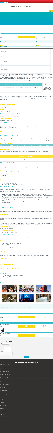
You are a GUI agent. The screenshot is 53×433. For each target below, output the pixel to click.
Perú (18, 419)
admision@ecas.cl (46, 138)
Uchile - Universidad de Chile (4, 377)
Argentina (12, 419)
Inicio (0, 25)
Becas (27, 6)
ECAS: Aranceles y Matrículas (5, 59)
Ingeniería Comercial (3, 411)
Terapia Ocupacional (3, 405)
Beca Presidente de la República (4, 384)
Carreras (23, 6)
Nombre (1, 343)
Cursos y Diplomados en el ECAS (6, 54)
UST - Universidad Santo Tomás (4, 371)
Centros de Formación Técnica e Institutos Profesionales (7, 25)
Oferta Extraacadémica (4, 66)
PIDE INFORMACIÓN (4, 2)
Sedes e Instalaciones (4, 69)
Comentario (2, 351)
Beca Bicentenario (2, 388)
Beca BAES (1, 391)
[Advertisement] (26, 18)
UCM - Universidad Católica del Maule (5, 368)
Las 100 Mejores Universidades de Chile (5, 416)
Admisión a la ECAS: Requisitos (5, 61)
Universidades (12, 6)
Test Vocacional (18, 6)
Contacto (2, 71)
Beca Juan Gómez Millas (3, 390)
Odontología (2, 402)
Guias (30, 6)
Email (1, 344)
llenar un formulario (46, 166)
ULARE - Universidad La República (5, 374)
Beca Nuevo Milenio (3, 387)
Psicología (1, 399)
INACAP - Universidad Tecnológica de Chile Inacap (7, 370)
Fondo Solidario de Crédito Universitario (6, 393)
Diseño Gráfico (2, 408)
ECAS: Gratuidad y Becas (4, 64)
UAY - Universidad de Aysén (4, 365)
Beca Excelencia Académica (4, 394)
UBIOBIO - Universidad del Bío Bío (5, 364)
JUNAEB (30, 204)
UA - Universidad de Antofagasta (4, 367)
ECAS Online (3, 56)
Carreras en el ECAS (4, 51)
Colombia (15, 419)
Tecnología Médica (2, 409)
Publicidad (1, 412)
